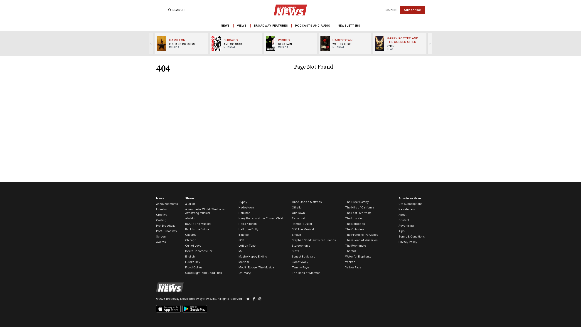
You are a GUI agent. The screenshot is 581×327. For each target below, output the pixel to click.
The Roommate (355, 245)
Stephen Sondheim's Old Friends (314, 240)
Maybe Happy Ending (253, 256)
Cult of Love (193, 245)
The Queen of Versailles (361, 240)
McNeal (244, 262)
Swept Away (300, 262)
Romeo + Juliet (302, 223)
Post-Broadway (166, 231)
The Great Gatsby (357, 202)
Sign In (391, 10)
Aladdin (190, 218)
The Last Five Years (358, 213)
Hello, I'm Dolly (248, 229)
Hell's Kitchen (248, 223)
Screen (161, 236)
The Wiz (350, 251)
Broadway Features (271, 25)
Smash (296, 234)
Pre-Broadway (165, 225)
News (225, 25)
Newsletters (349, 25)
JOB (241, 240)
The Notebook (355, 223)
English (190, 256)
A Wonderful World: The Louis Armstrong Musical (205, 211)
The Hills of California (359, 207)
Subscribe (412, 10)
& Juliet (190, 204)
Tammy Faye (300, 267)
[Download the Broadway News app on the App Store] (168, 308)
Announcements (167, 204)
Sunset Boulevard (303, 256)
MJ (241, 251)
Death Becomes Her (198, 251)
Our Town (298, 213)
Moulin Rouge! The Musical (257, 267)
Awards (161, 242)
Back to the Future (197, 229)
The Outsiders (354, 229)
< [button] (151, 43)
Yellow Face (353, 267)
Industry (161, 209)
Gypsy (243, 202)
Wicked (350, 262)
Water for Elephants (358, 256)
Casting (161, 220)
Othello (297, 207)
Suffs (295, 251)
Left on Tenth (247, 245)
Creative (161, 214)
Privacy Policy (408, 242)
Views (242, 25)
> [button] (430, 43)
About (402, 214)
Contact (404, 220)
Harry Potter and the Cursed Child (261, 218)
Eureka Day (192, 262)
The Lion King (354, 218)
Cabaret (190, 234)
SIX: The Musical (303, 229)
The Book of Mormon (306, 273)
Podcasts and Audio (312, 25)
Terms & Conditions (412, 236)
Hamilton (244, 213)
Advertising (406, 225)
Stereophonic (301, 245)
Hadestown (246, 207)
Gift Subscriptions (410, 204)
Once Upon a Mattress (307, 202)
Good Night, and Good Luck (203, 273)
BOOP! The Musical (198, 223)
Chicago (190, 240)
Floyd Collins (193, 267)
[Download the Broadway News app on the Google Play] (194, 308)
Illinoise (244, 234)
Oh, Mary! (245, 273)
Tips (402, 231)
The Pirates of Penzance (361, 234)
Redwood (298, 218)
